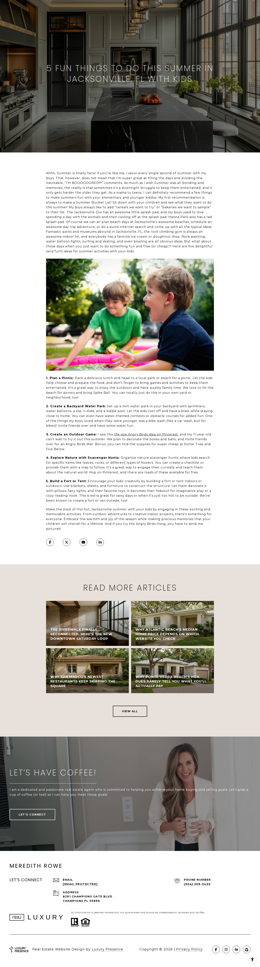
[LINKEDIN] (236, 949)
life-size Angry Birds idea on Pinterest (146, 434)
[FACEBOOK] (216, 949)
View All (130, 711)
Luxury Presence (107, 949)
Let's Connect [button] (32, 814)
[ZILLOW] (246, 949)
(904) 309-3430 (197, 884)
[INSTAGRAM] (226, 949)
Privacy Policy (189, 949)
